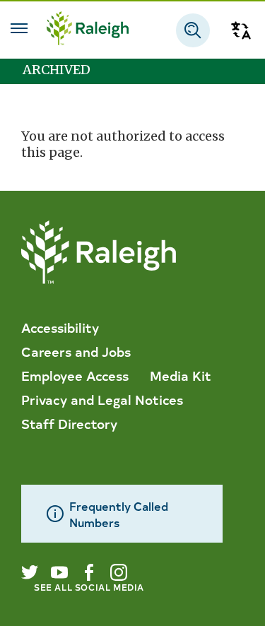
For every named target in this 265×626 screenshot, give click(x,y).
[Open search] (193, 30)
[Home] (88, 30)
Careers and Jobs (76, 351)
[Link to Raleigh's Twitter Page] (29, 572)
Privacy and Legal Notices (102, 399)
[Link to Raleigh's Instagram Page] (118, 572)
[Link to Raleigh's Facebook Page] (89, 572)
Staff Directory (69, 423)
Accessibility (60, 327)
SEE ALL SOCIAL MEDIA (89, 587)
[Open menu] (19, 28)
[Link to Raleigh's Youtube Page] (59, 572)
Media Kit (180, 375)
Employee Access (75, 375)
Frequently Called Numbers (118, 513)
